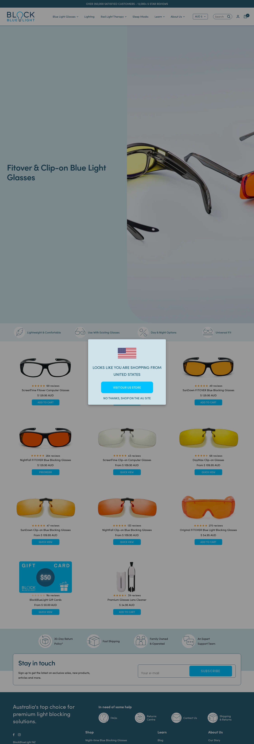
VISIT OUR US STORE (127, 387)
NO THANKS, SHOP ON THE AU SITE (127, 398)
